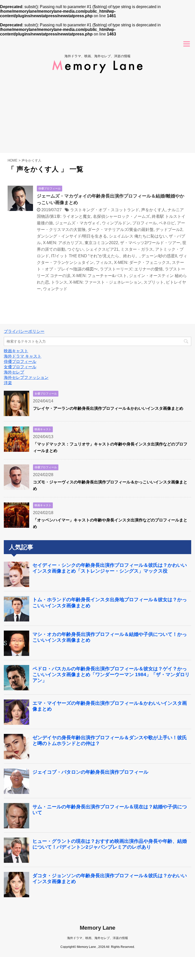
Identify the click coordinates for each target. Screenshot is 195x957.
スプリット (153, 282)
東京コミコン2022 (101, 243)
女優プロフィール (20, 367)
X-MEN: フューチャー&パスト (99, 276)
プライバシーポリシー (24, 331)
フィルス (104, 262)
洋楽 (8, 383)
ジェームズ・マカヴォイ (77, 223)
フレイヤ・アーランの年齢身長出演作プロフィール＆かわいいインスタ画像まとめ (108, 408)
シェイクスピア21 (102, 249)
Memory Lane (97, 928)
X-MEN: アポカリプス (63, 243)
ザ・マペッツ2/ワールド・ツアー (150, 243)
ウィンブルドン (116, 223)
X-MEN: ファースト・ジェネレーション (105, 282)
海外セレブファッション (26, 377)
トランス (59, 282)
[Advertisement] (97, 115)
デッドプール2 (169, 229)
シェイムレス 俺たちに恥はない (138, 236)
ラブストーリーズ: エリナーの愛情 (131, 269)
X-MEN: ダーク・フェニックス (142, 262)
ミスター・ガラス (137, 249)
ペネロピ (167, 223)
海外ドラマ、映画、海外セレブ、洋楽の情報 (97, 938)
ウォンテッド (55, 289)
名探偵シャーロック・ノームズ (121, 216)
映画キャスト (16, 351)
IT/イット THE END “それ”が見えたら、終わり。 (95, 256)
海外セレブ (14, 372)
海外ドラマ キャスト (22, 356)
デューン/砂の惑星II (159, 256)
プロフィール (144, 223)
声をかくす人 (153, 210)
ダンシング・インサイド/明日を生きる (72, 236)
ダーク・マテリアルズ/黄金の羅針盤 (121, 229)
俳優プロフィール (20, 361)
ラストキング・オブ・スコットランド (104, 210)
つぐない (75, 249)
